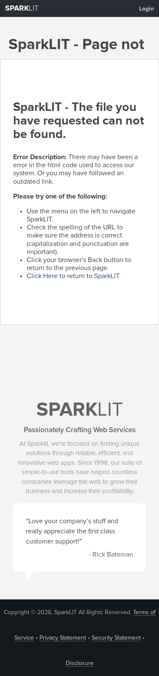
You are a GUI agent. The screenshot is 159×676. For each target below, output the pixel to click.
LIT (22, 8)
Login (146, 9)
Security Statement (116, 638)
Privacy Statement (62, 638)
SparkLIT (107, 276)
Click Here (42, 276)
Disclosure (80, 663)
